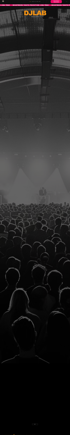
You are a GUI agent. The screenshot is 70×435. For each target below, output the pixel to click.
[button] (56, 1)
